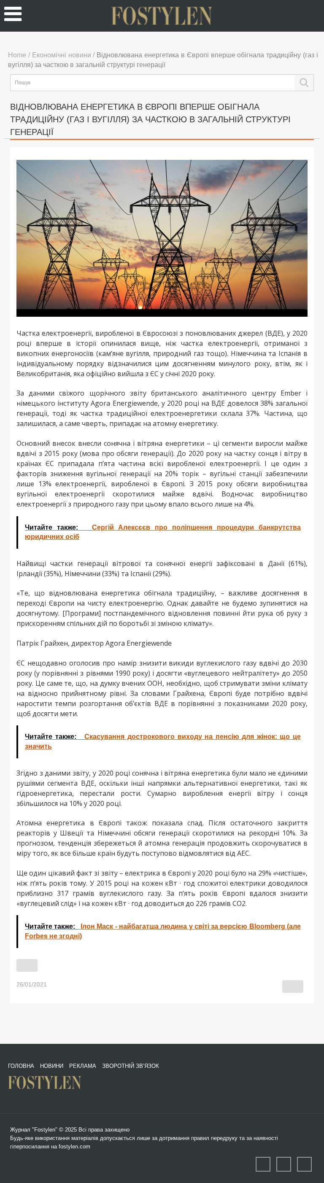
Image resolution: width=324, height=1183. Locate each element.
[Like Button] (27, 965)
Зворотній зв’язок (130, 1066)
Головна (21, 1066)
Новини (51, 1066)
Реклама (82, 1066)
